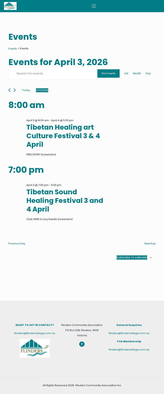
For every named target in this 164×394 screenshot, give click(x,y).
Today (26, 90)
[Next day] (15, 90)
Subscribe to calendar (132, 257)
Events (12, 49)
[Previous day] (9, 90)
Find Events (108, 73)
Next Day (150, 243)
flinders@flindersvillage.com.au (34, 333)
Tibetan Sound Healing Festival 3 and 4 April (64, 200)
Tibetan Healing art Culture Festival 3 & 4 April (63, 135)
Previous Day (16, 243)
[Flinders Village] (10, 6)
